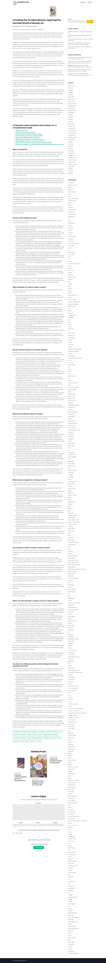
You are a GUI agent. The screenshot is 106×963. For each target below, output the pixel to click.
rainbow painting (72, 796)
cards (69, 322)
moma (69, 692)
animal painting (72, 214)
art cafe (70, 225)
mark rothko (71, 652)
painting (70, 753)
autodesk (70, 261)
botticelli (70, 293)
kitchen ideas (71, 591)
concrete (16, 734)
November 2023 (72, 160)
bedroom (70, 284)
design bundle (71, 396)
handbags (70, 526)
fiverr (69, 448)
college (70, 340)
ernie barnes (71, 436)
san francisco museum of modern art (77, 821)
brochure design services (74, 302)
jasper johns (71, 576)
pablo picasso (71, 746)
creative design (72, 365)
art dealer (70, 232)
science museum (72, 825)
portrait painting (72, 782)
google (69, 499)
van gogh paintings (73, 897)
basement (70, 270)
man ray (70, 648)
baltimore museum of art (74, 263)
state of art (71, 841)
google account (72, 502)
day (69, 378)
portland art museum (73, 780)
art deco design (72, 236)
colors (61, 731)
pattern (23, 737)
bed (69, 281)
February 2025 (71, 126)
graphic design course (73, 520)
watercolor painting (73, 917)
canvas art (70, 313)
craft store (70, 362)
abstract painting (72, 185)
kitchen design (71, 589)
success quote (71, 852)
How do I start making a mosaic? (25, 132)
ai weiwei (70, 205)
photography (71, 769)
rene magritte (71, 800)
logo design (71, 636)
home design (71, 540)
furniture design (72, 488)
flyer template (71, 463)
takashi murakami (72, 861)
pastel (69, 758)
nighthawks (71, 733)
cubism (70, 369)
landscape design (72, 607)
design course (71, 398)
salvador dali (71, 814)
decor (69, 385)
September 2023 (72, 164)
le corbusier (71, 612)
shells (29, 737)
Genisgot (70, 57)
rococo (70, 807)
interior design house (73, 560)
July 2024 (70, 142)
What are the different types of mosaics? (28, 137)
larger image (47, 734)
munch (70, 706)
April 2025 (70, 121)
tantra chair (71, 863)
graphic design (71, 517)
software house (72, 839)
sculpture (70, 827)
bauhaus (70, 279)
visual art (32, 741)
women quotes (72, 937)
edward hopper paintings (74, 430)
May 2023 (70, 173)
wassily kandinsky (72, 913)
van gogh (70, 895)
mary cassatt (71, 654)
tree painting (71, 881)
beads (48, 731)
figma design (71, 445)
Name (21, 822)
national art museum (73, 717)
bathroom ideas (72, 277)
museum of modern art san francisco (77, 713)
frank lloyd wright (72, 470)
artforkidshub (71, 252)
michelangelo (71, 677)
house (69, 549)
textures (16, 741)
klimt (69, 596)
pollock (69, 778)
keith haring (71, 585)
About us (83, 2)
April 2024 (70, 148)
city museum (71, 333)
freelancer (70, 475)
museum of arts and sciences (75, 708)
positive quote (71, 785)
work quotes (71, 944)
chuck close (71, 329)
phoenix (70, 764)
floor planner (71, 452)
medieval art (71, 661)
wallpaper (70, 910)
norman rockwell (72, 735)
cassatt (70, 324)
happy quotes (71, 529)
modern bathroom (72, 688)
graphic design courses (74, 522)
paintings (70, 755)
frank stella (70, 472)
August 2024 (71, 139)
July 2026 (70, 88)
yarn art (70, 949)
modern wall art (72, 690)
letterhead (70, 627)
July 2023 (70, 169)
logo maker (71, 641)
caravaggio (71, 317)
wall (69, 906)
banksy (69, 266)
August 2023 (71, 166)
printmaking (71, 791)
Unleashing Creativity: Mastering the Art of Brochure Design (79, 70)
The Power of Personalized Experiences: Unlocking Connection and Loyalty (80, 66)
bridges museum (72, 295)
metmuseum (71, 668)
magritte (70, 645)
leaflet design (71, 616)
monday (70, 697)
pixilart (69, 776)
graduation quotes (72, 515)
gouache (70, 508)
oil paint (70, 742)
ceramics (54, 731)
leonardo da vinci (72, 621)
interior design (71, 558)
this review (70, 61)
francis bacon (71, 466)
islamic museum (72, 571)
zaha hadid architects (73, 953)
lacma (69, 600)
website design (71, 926)
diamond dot (71, 414)
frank (69, 468)
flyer (69, 459)
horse (69, 546)
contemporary (71, 356)
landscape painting (73, 609)
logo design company (73, 639)
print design (71, 789)
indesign (70, 553)
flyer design (71, 461)
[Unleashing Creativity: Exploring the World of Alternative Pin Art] (21, 762)
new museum (71, 728)
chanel (69, 326)
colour (69, 347)
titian (69, 874)
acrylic (69, 187)
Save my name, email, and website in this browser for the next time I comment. (39, 830)
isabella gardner (72, 567)
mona (69, 695)
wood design (71, 942)
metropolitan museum (73, 670)
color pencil (71, 344)
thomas (70, 870)
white (69, 933)
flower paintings (72, 457)
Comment (39, 803)
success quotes (72, 854)
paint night (70, 751)
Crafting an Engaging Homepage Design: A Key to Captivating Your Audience (80, 62)
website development (73, 928)
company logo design (73, 351)
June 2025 (70, 117)
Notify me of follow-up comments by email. (39, 840)
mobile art (70, 681)
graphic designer (72, 524)
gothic (69, 506)
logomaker (70, 643)
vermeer (70, 899)
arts (69, 257)
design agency (71, 394)
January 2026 (71, 101)
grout (39, 734)
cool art (70, 360)
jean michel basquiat (73, 578)
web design (71, 919)
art (68, 218)
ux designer (71, 890)
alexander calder (72, 210)
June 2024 (70, 144)
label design (71, 598)
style (69, 850)
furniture (70, 486)
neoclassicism (71, 726)
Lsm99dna (70, 73)
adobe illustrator (72, 201)
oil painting (70, 744)
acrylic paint (71, 189)
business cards (71, 306)
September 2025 (72, 110)
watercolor (70, 915)
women (70, 935)
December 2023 (72, 157)
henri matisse (71, 531)
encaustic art (71, 434)
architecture (71, 216)
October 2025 (71, 108)
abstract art (71, 183)
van (69, 892)
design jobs (71, 403)
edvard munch (71, 425)
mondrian (70, 699)
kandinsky (70, 580)
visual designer (71, 904)
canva (69, 308)
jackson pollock (72, 573)
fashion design (71, 443)
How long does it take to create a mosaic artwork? (30, 141)
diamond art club (72, 412)
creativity (22, 734)
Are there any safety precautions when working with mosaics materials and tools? (40, 144)
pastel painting (71, 760)
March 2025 (71, 124)
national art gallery (72, 715)
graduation (70, 513)
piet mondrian (71, 773)
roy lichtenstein (72, 812)
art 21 (69, 221)
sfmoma (70, 832)
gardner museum (72, 495)
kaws (69, 582)
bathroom (70, 275)
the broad (70, 868)
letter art (70, 623)
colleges (70, 342)
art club (70, 230)
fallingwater (71, 439)
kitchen (70, 587)
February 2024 (71, 153)
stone (53, 737)
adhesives (25, 731)
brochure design (72, 299)
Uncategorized (17, 731)
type (69, 883)
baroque (70, 268)
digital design (71, 416)
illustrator (70, 551)
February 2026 (71, 99)
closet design (71, 338)
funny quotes (71, 484)
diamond (70, 409)
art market (70, 241)
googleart (70, 504)
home (69, 535)
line (69, 632)
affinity (70, 203)
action (69, 194)
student (70, 845)
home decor (71, 537)
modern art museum (73, 686)
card (69, 320)
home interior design (73, 542)
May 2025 (70, 119)
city (69, 331)
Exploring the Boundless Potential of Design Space (56, 761)
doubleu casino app (73, 69)
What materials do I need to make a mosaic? (29, 134)
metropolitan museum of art (75, 672)
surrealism (70, 859)
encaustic (70, 432)
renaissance (71, 798)
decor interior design (73, 387)
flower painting (71, 454)
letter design (71, 625)
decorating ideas (72, 389)
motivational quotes (73, 704)
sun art (69, 856)
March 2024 (71, 151)
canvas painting (72, 315)
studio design (71, 848)
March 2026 (71, 97)
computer (70, 353)
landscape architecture (74, 603)
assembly (42, 731)
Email (38, 822)
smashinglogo (71, 836)
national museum (72, 722)
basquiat (70, 272)
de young (70, 380)
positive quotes (72, 787)
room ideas (71, 809)
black (69, 286)
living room (70, 634)
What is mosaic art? (21, 130)
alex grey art (71, 207)
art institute (71, 239)
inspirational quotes (73, 555)
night (69, 731)
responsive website (73, 803)
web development (72, 922)
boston (69, 290)
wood (38, 741)
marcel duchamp (72, 650)
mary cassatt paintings (74, 657)
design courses (71, 400)
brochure (70, 297)
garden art (70, 493)
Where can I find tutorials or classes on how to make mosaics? (34, 142)
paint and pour (71, 749)
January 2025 (71, 128)
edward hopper (72, 427)
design (29, 734)
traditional (70, 877)
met (69, 663)
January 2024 (71, 155)
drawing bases (71, 421)
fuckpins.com (23, 2)
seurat (69, 830)
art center (70, 227)
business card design (73, 304)
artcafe (70, 248)
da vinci (70, 371)
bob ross (70, 288)
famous (70, 441)
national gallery (72, 719)
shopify (70, 834)
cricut (69, 367)
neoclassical (71, 724)
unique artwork (24, 741)
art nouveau (71, 245)
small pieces (47, 737)
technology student (73, 865)
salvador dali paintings (73, 816)
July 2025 (70, 115)
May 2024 (70, 146)
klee (69, 594)
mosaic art (16, 737)
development (71, 407)
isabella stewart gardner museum (76, 569)
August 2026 (71, 85)
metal (69, 666)
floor (69, 450)
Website (55, 822)
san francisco (71, 818)
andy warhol (71, 212)
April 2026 (70, 94)
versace (70, 901)
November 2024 (72, 133)
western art (71, 931)
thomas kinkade (72, 872)
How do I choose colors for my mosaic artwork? (29, 136)
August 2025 (71, 112)
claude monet (71, 335)
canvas (70, 311)
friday (69, 479)
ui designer (70, 886)
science (70, 823)
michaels (70, 675)
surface (59, 737)
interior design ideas (73, 562)
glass (34, 734)
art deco (70, 234)
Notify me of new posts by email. (39, 844)
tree (69, 879)
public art (70, 794)
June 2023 (70, 171)
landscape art (71, 605)
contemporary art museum (75, 358)
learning (70, 618)
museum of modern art (74, 710)
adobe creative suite (73, 198)
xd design (70, 946)
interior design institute (74, 564)
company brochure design (74, 349)
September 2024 (72, 137)
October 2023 (71, 162)
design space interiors (73, 405)
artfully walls (71, 254)
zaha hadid (70, 951)
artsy (69, 259)
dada (69, 374)
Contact (90, 2)
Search (69, 19)
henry (69, 533)
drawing (70, 418)
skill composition (37, 737)
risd (69, 805)
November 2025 (72, 106)
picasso (70, 771)
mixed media (71, 679)
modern (70, 684)
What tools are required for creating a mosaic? (29, 139)
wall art (70, 908)
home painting (71, 544)
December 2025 (72, 103)
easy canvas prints (72, 423)
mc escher (70, 659)
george (70, 497)
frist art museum (72, 481)
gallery (69, 490)
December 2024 (72, 130)
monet (69, 701)
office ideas (71, 737)
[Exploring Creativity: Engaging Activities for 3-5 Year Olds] (38, 765)
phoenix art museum (73, 767)
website (70, 924)
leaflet (69, 614)
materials (55, 734)
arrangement (34, 731)
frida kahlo (70, 477)
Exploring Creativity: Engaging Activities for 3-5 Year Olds (38, 783)
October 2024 (71, 135)
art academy (71, 223)
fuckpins (16, 26)
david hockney (71, 376)
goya (69, 511)
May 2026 (70, 92)
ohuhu (69, 740)
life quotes (70, 630)
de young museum (73, 382)
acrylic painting (72, 192)
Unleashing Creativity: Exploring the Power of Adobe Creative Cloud (80, 58)
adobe (69, 196)
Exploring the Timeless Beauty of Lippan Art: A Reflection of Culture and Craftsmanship (79, 43)
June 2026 (70, 90)
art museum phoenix (73, 243)
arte (69, 250)
